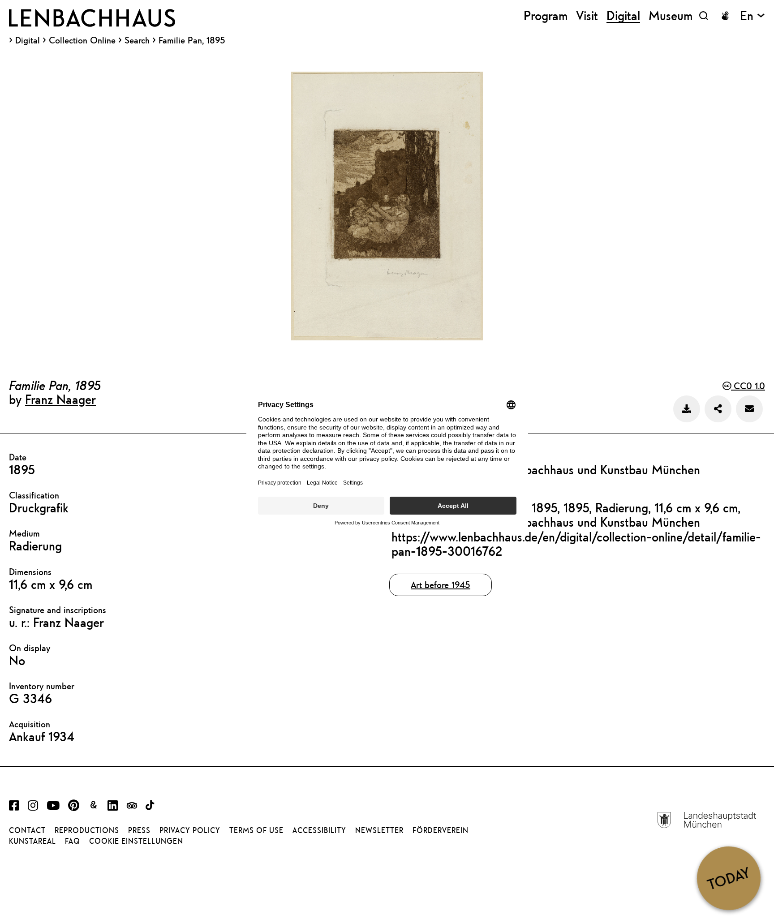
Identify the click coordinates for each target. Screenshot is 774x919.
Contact (27, 830)
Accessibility (319, 830)
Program (546, 15)
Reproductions (87, 830)
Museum (670, 15)
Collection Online (82, 40)
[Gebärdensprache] (725, 15)
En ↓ (752, 15)
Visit (587, 15)
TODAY (728, 878)
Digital (27, 40)
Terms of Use (256, 830)
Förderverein (441, 830)
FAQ (72, 841)
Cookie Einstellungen (136, 841)
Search (137, 40)
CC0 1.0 (748, 385)
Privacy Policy (189, 830)
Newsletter (379, 830)
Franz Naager (60, 399)
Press (139, 830)
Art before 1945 (440, 584)
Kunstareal (32, 841)
